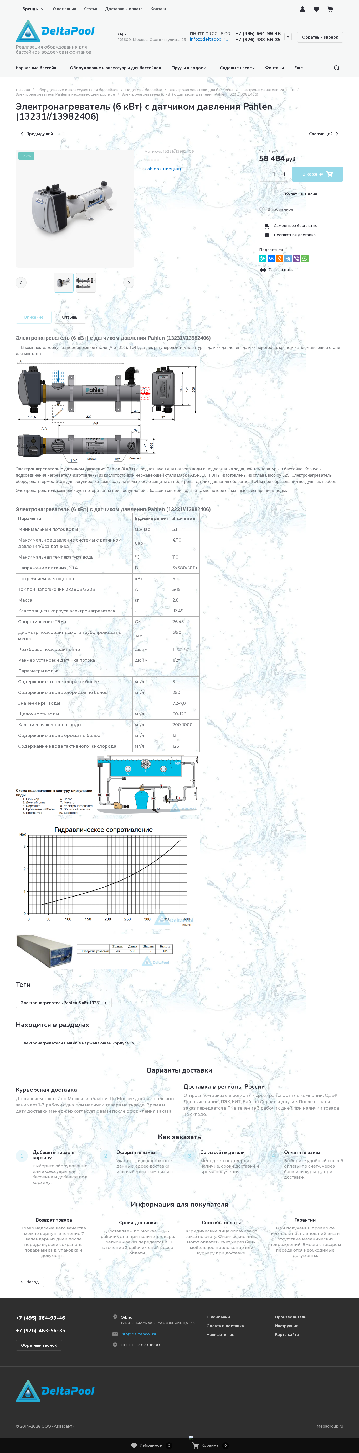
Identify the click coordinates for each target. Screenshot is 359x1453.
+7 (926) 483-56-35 (258, 39)
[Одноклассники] (279, 258)
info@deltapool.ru (209, 39)
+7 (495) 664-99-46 (258, 33)
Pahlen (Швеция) (163, 168)
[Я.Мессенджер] (262, 258)
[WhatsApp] (305, 258)
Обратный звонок (320, 37)
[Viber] (296, 258)
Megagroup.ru (330, 1426)
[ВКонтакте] (271, 258)
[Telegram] (288, 258)
